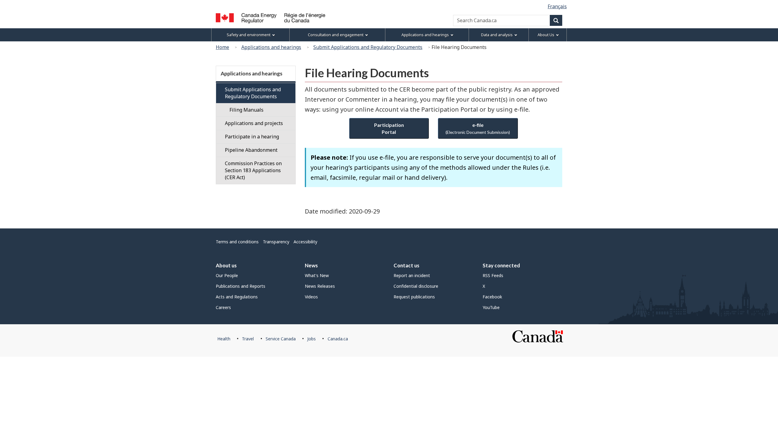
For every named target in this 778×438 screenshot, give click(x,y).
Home (222, 47)
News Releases (320, 286)
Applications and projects (254, 123)
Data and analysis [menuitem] (497, 34)
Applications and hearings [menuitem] (425, 34)
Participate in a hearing (252, 136)
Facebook (492, 297)
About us (226, 265)
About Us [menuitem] (546, 34)
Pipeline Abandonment (251, 150)
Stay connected (501, 265)
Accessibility (305, 242)
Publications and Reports (240, 286)
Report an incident (412, 275)
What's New (317, 275)
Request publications (414, 297)
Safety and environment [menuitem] (248, 34)
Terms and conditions (237, 242)
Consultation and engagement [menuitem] (335, 34)
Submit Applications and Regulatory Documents (367, 47)
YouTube (491, 307)
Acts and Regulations (237, 297)
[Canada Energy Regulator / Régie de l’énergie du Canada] (270, 18)
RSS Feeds (493, 275)
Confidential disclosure (416, 286)
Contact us (406, 265)
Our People (227, 275)
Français (557, 6)
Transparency (276, 242)
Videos (311, 297)
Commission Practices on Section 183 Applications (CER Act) (253, 170)
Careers (223, 307)
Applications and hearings (271, 47)
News (311, 265)
